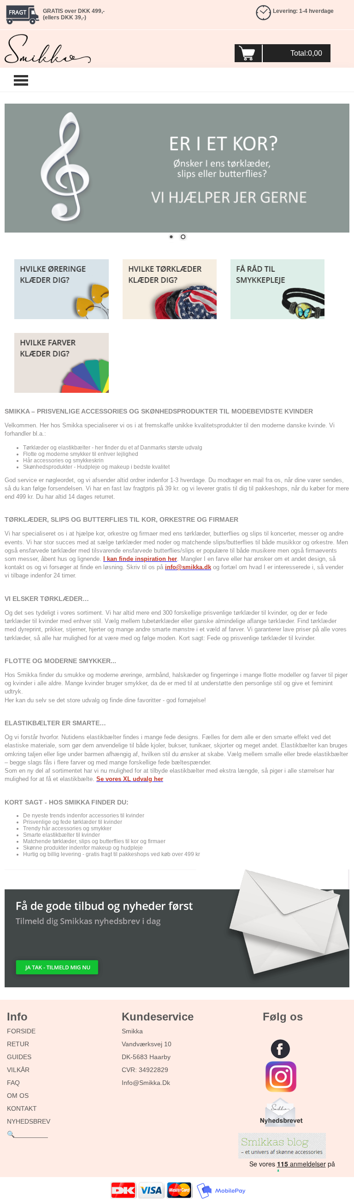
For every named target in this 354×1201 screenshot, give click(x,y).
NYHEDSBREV (28, 1121)
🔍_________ (27, 1134)
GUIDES (19, 1057)
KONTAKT (22, 1108)
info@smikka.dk (146, 1082)
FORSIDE (21, 1031)
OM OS (18, 1095)
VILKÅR (18, 1069)
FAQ (13, 1082)
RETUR (18, 1044)
